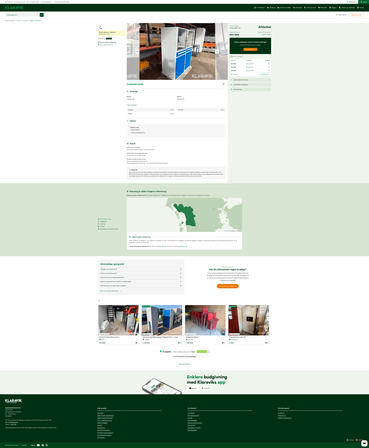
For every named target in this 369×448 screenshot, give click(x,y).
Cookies (190, 418)
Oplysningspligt (192, 420)
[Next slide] (217, 51)
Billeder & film (105, 219)
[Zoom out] (240, 203)
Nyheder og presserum (285, 418)
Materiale (24, 445)
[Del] (223, 84)
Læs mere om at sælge (226, 286)
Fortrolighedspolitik (193, 415)
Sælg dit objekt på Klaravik (105, 418)
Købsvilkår (100, 413)
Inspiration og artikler (103, 430)
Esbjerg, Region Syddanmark (108, 42)
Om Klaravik (191, 413)
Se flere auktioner (104, 34)
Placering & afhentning (109, 229)
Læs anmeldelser (184, 364)
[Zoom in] (240, 200)
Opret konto (352, 2)
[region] (184, 215)
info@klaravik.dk (182, 246)
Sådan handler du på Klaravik (105, 415)
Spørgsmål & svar (20, 2)
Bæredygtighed (192, 430)
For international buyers (104, 435)
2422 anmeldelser (190, 356)
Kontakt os (10, 2)
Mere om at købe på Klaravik (109, 291)
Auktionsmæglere (102, 423)
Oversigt (103, 221)
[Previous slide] (137, 51)
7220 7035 (161, 246)
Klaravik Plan (191, 425)
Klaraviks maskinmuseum (195, 423)
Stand (102, 226)
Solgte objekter (342, 14)
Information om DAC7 (194, 428)
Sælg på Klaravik (249, 49)
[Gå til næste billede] (268, 319)
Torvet (19, 20)
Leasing (99, 425)
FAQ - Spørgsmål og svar (104, 420)
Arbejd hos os (282, 415)
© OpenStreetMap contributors (233, 231)
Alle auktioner (47, 2)
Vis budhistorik (264, 74)
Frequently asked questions (105, 432)
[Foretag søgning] (42, 15)
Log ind (365, 2)
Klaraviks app (101, 428)
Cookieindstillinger (33, 2)
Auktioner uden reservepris (62, 2)
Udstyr (102, 224)
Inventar (25, 20)
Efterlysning (100, 437)
